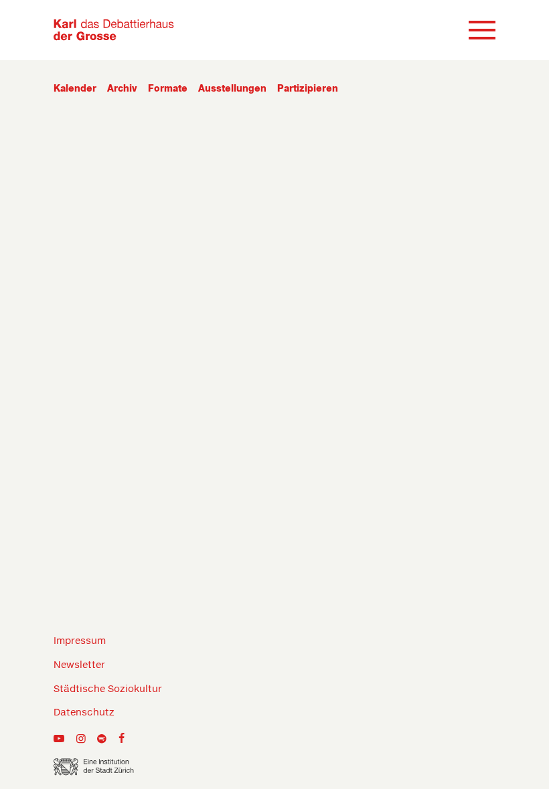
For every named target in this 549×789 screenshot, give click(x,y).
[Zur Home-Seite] (114, 30)
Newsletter (79, 665)
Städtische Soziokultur (108, 689)
